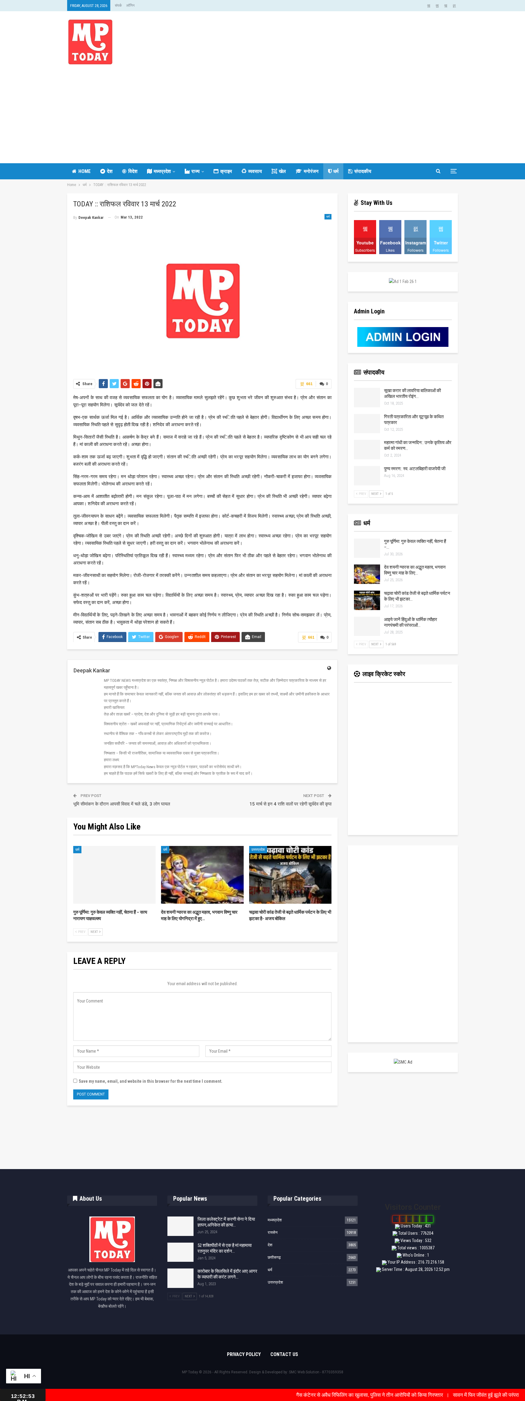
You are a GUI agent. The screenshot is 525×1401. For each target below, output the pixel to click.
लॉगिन (130, 5)
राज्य (195, 171)
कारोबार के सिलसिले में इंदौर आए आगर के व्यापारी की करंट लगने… (227, 1274)
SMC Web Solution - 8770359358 (316, 1372)
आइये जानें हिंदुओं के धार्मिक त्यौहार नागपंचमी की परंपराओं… (410, 622)
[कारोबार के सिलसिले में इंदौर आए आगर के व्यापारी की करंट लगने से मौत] (180, 1278)
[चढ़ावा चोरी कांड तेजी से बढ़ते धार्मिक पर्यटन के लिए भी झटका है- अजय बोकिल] (290, 875)
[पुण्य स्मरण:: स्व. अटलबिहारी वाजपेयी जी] (367, 475)
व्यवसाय (255, 171)
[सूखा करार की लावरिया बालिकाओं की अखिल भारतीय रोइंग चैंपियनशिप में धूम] (367, 397)
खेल (282, 171)
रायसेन (272, 1232)
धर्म (335, 171)
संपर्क (118, 5)
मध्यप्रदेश (162, 171)
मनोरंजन (311, 171)
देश (109, 171)
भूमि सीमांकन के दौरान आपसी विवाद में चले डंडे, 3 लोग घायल (121, 804)
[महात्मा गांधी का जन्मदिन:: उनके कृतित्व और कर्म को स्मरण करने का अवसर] (367, 449)
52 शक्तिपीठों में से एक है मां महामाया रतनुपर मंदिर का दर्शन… (224, 1248)
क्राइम (226, 171)
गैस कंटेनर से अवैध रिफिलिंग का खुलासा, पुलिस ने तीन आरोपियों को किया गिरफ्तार (325, 1394)
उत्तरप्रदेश (258, 849)
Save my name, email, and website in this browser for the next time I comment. (150, 1081)
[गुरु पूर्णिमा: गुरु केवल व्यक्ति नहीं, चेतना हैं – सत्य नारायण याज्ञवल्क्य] (114, 875)
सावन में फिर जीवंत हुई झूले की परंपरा (442, 1394)
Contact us (284, 1354)
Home (84, 171)
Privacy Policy (244, 1354)
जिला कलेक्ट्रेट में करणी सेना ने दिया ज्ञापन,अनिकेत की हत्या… (226, 1222)
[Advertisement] (262, 110)
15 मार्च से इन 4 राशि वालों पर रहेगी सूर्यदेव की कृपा (290, 804)
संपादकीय (362, 171)
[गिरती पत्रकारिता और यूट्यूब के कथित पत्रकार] (367, 423)
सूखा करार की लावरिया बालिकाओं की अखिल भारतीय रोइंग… (412, 393)
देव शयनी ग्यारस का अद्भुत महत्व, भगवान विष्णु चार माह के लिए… (415, 570)
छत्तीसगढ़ (274, 1257)
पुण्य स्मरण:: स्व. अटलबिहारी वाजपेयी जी (414, 468)
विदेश (132, 171)
